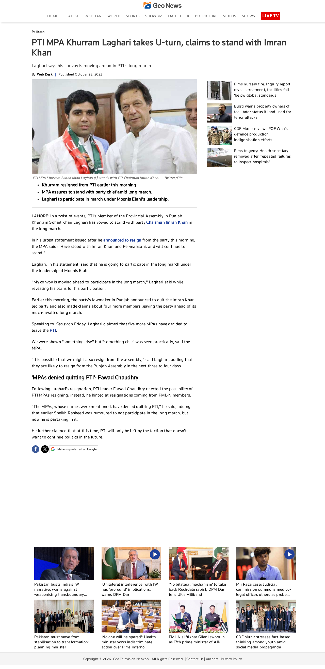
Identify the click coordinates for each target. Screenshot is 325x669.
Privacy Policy (231, 659)
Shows (248, 15)
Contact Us (194, 659)
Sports (133, 15)
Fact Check (178, 15)
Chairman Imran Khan (167, 222)
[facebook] (35, 449)
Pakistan (93, 15)
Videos (229, 15)
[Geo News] (162, 5)
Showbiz (153, 15)
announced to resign (122, 240)
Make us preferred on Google (77, 449)
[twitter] (45, 449)
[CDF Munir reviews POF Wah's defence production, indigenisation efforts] (219, 135)
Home (52, 15)
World (114, 15)
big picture (206, 15)
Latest (73, 15)
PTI (53, 330)
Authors (212, 659)
